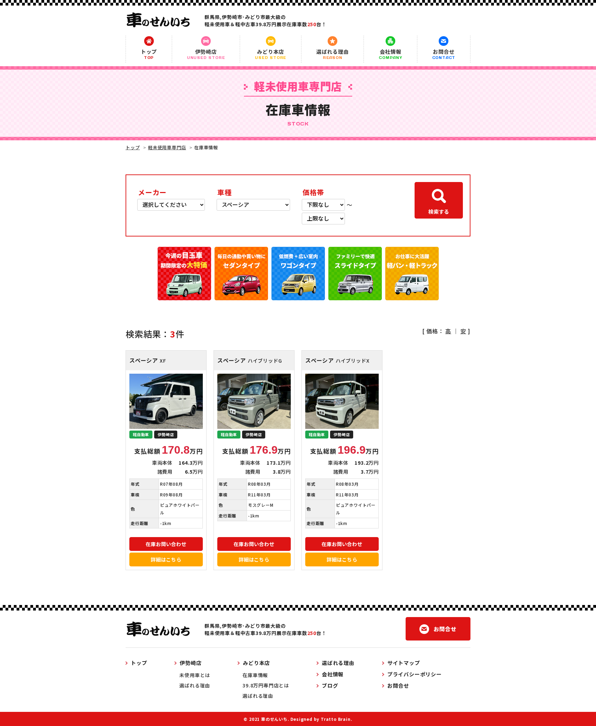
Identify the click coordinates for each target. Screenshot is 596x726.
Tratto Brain (336, 719)
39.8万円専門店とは (265, 685)
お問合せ (444, 54)
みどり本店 (270, 54)
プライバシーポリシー (414, 674)
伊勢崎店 (206, 54)
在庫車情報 (255, 675)
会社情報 (390, 54)
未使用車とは (194, 675)
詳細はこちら (166, 559)
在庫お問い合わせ (166, 543)
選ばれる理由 (332, 54)
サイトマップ (403, 662)
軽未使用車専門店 (167, 147)
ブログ (330, 685)
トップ (149, 54)
